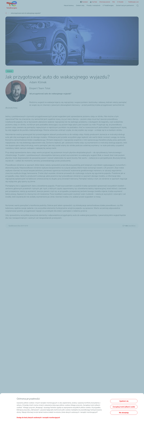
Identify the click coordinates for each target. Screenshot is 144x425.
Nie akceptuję (124, 413)
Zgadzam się (123, 401)
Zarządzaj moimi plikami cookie (124, 407)
